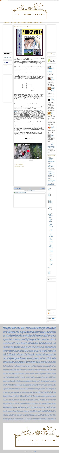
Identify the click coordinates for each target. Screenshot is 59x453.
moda (28, 328)
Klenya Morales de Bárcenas (48, 354)
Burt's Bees (22, 342)
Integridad (50, 340)
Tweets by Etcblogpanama (7, 57)
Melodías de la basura (35, 395)
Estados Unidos (38, 333)
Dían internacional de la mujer (30, 377)
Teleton (52, 359)
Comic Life (53, 373)
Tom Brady (21, 346)
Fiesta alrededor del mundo (9, 381)
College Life (21, 351)
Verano (41, 335)
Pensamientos (23, 357)
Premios (43, 402)
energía (30, 347)
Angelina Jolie (16, 339)
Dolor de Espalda (48, 376)
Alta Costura (32, 365)
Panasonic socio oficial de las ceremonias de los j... (51, 255)
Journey (19, 388)
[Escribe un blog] (30, 160)
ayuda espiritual (5, 347)
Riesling (30, 358)
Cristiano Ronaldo (11, 340)
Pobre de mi (48, 357)
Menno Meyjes (43, 395)
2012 (49, 271)
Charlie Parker (6, 372)
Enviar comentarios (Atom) (31, 190)
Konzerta (52, 327)
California (45, 370)
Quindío (34, 403)
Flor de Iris (21, 381)
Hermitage (37, 353)
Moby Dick (53, 396)
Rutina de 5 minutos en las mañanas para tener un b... (51, 251)
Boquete (20, 342)
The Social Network (50, 106)
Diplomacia (32, 376)
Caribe (53, 339)
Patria (11, 357)
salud (15, 327)
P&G (34, 400)
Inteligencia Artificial (53, 334)
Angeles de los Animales (13, 366)
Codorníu (29, 373)
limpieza (39, 361)
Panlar (4, 357)
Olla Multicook (28, 399)
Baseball (12, 342)
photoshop (4, 362)
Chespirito (20, 372)
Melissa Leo (32, 395)
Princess (55, 402)
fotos (17, 332)
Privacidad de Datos (5, 403)
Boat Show (11, 369)
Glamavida (15, 353)
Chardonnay (34, 332)
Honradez (29, 385)
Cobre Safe (16, 373)
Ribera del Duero (23, 358)
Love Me (36, 392)
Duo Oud (20, 377)
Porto (38, 402)
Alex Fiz (15, 365)
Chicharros (23, 372)
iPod (33, 361)
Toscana (39, 335)
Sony (34, 335)
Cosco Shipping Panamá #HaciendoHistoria (43, 374)
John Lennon (6, 338)
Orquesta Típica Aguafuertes (53, 399)
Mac (14, 338)
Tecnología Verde (27, 329)
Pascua (9, 357)
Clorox (17, 351)
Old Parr (20, 399)
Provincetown (18, 403)
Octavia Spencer (11, 399)
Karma (36, 354)
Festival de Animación (50, 380)
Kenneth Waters (49, 389)
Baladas (34, 339)
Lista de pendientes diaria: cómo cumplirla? (51, 226)
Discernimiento (31, 343)
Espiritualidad (34, 333)
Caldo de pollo (40, 370)
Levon (27, 391)
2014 (49, 268)
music (26, 327)
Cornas (31, 374)
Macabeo (46, 355)
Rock (35, 331)
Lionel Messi (47, 391)
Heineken (45, 340)
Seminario (31, 338)
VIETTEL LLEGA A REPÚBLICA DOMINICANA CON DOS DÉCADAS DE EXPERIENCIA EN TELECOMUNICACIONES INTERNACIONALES (51, 173)
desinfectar (12, 361)
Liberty (32, 391)
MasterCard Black (44, 333)
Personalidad (24, 338)
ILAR (52, 385)
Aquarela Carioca (53, 366)
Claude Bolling (50, 372)
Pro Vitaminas (8, 403)
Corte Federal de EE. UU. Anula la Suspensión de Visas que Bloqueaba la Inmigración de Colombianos (51, 166)
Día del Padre (36, 343)
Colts (11, 343)
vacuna (32, 362)
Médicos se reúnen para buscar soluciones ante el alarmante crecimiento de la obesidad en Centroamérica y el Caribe (51, 145)
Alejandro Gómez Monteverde (6, 365)
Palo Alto (53, 400)
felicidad (49, 335)
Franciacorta (48, 381)
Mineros (33, 396)
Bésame (25, 342)
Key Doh (52, 389)
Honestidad (47, 340)
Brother (25, 349)
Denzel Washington (53, 351)
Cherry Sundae (17, 372)
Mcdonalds (20, 395)
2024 (49, 190)
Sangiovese (13, 334)
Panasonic (23, 327)
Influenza (43, 353)
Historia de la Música (14, 329)
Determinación (4, 376)
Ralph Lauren (10, 404)
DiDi (6, 376)
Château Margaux (35, 372)
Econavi (40, 343)
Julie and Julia (30, 354)
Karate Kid (30, 389)
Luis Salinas (50, 392)
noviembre (50, 202)
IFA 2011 (48, 385)
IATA (46, 385)
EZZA (47, 377)
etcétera (14, 331)
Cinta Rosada (52, 342)
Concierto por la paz (14, 374)
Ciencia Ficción (42, 372)
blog (42, 335)
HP (8, 384)
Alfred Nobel (22, 365)
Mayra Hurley (15, 395)
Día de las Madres (24, 340)
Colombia (9, 328)
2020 (49, 195)
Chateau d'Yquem (49, 342)
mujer (11, 333)
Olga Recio (25, 399)
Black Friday (14, 342)
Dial (10, 376)
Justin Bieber (33, 354)
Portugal (40, 402)
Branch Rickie (29, 369)
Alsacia (29, 365)
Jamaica (4, 335)
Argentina (52, 329)
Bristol (38, 369)
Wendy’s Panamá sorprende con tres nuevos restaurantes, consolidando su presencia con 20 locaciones (51, 79)
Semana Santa (46, 330)
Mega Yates (26, 395)
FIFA (47, 334)
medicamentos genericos (47, 347)
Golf (25, 353)
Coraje (16, 343)
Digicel (25, 376)
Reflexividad (46, 404)
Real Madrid (13, 358)
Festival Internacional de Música (44, 380)
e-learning (28, 347)
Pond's (32, 402)
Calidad (43, 370)
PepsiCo (27, 357)
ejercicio (12, 331)
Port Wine (37, 402)
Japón (43, 332)
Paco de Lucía (43, 400)
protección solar (8, 362)
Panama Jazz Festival (18, 338)
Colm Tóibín (46, 373)
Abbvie (11, 339)
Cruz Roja (53, 374)
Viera (40, 338)
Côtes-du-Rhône (17, 340)
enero (50, 214)
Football (24, 331)
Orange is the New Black (42, 399)
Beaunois (6, 349)
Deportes (55, 329)
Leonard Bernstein (15, 355)
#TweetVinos (31, 330)
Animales (26, 366)
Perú (28, 357)
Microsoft (4, 329)
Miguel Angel (30, 396)
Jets (28, 387)
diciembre (50, 201)
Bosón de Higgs (22, 369)
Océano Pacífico (15, 399)
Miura (45, 396)
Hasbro (29, 384)
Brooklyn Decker (46, 369)
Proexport (4, 328)
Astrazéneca (4, 342)
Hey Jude (47, 384)
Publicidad (32, 331)
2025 (49, 189)
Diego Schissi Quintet (19, 376)
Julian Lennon (54, 388)
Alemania (13, 365)
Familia (28, 327)
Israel (3, 338)
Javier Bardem (18, 354)
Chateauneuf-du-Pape (5, 351)
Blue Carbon (6, 369)
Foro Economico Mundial (44, 381)
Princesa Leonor (52, 402)
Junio (10, 389)
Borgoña (21, 332)
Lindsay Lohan (44, 391)
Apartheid (43, 366)
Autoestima (22, 339)
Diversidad (36, 376)
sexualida (16, 362)
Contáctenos (36, 22)
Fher (5, 381)
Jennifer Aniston (10, 387)
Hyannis (39, 385)
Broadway (40, 369)
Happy (14, 384)
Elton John (19, 329)
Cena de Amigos (21, 333)
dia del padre (15, 361)
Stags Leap (32, 359)
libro (41, 347)
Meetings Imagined (23, 395)
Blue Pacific (17, 349)
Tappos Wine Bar (9, 346)
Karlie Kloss (32, 389)
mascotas (42, 361)
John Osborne (38, 387)
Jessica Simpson (21, 387)
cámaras (7, 361)
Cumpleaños (22, 336)
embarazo (20, 361)
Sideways (12, 359)
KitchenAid (54, 389)
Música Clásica (14, 335)
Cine (30, 327)
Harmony (21, 384)
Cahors (33, 370)
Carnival (23, 350)
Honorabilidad (26, 385)
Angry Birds (20, 366)
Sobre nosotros (29, 22)
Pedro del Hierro (20, 357)
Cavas (32, 350)
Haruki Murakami (27, 384)
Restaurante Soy (19, 358)
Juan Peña (34, 388)
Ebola (55, 377)
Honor (36, 328)
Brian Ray (22, 349)
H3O (5, 384)
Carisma (13, 350)
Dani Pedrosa (49, 351)
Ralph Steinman (14, 404)
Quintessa (37, 403)
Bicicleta (15, 349)
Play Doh (6, 402)
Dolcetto (46, 376)
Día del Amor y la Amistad (39, 332)
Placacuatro (4, 402)
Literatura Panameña (25, 355)
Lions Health (49, 391)
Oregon (46, 399)
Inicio (30, 188)
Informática (45, 353)
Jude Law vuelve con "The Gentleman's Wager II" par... (51, 260)
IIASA (51, 385)
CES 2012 (29, 349)
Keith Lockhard (43, 389)
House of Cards (31, 385)
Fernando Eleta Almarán (23, 380)
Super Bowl (37, 331)
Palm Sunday (50, 400)
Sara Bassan (7, 359)
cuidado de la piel (45, 338)
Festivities (4, 381)
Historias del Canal (12, 385)
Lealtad (8, 355)
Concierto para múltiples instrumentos (8, 374)
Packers (41, 400)
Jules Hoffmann (51, 388)
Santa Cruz (4, 359)
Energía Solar (28, 340)
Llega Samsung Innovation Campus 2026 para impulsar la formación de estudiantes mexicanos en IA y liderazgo (51, 180)
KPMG (22, 389)
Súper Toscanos (5, 346)
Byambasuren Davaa (16, 370)
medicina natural (45, 361)
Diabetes (20, 340)
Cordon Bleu (29, 374)
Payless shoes (5, 334)
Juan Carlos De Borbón (22, 388)
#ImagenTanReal (40, 362)
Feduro (5, 380)
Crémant (55, 374)
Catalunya (38, 342)
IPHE (41, 353)
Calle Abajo (47, 370)
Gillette (8, 353)
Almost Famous (27, 365)
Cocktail (18, 373)
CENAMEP (51, 339)
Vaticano (38, 338)
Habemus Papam (12, 384)
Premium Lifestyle (46, 402)
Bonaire (19, 369)
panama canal (54, 335)
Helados (35, 384)
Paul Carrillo (16, 357)
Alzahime (40, 365)
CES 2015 (30, 342)
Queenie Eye (28, 403)
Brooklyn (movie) (43, 369)
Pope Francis (34, 402)
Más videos (52, 184)
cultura (19, 328)
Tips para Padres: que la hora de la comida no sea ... (51, 264)
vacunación (34, 362)
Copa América (31, 351)
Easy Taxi (54, 377)
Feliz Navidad (54, 343)
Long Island (35, 355)
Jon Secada (43, 387)
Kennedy (12, 338)
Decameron (47, 328)
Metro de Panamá (8, 396)
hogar (32, 361)
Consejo (17, 374)
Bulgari (7, 370)
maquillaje (54, 338)
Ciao (37, 372)
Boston (34, 330)
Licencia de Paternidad (35, 391)
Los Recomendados (53, 336)
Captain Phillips (10, 350)
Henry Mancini (37, 384)
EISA (42, 377)
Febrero (4, 380)
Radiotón (52, 403)
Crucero (10, 330)
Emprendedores (46, 343)
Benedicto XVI (39, 339)
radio (10, 362)
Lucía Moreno (42, 392)
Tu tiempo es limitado (25, 346)
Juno (12, 389)
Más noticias (49, 184)
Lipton (51, 391)
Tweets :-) (40, 22)
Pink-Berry (38, 357)
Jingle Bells (30, 387)
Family (51, 343)
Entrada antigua (42, 188)
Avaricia (7, 342)
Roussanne (41, 358)
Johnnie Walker (7, 335)
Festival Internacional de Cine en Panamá (36, 380)
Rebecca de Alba (35, 404)
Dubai (15, 377)
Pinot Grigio (8, 334)
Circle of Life (45, 372)
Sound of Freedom (29, 359)
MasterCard (22, 328)
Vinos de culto (44, 346)
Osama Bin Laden (22, 400)
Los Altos (16, 392)
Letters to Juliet (24, 391)
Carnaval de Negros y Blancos (18, 350)
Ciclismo (12, 351)
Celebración (35, 350)
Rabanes (41, 403)
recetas (12, 362)
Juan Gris (32, 388)
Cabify (32, 342)
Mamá (41, 333)
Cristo (38, 351)
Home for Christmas (23, 385)
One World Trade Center (32, 399)
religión (7, 329)
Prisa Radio (6, 358)
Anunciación (41, 366)
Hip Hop (5, 385)
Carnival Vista (25, 350)
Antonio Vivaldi (38, 366)
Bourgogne (20, 349)
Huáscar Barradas (36, 385)
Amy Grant (55, 365)
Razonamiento (25, 404)
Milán (31, 396)
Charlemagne (45, 350)
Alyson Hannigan (37, 365)
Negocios (52, 331)
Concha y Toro (14, 343)
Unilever (55, 333)
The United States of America (16, 346)
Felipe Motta (35, 340)
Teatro (36, 338)
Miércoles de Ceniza (50, 396)
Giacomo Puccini (5, 353)
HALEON (7, 384)
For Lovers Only (33, 381)
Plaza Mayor (9, 402)
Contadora (23, 374)
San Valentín (7, 332)
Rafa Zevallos (54, 403)
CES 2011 (27, 349)
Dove (46, 334)
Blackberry (17, 342)
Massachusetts (37, 330)
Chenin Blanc (14, 372)
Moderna (55, 396)
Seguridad (52, 333)
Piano (29, 357)
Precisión (42, 402)
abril (50, 210)
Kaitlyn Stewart (24, 389)
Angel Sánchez (9, 366)
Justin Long (17, 389)
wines (18, 331)
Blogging (4, 369)
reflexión (4, 336)
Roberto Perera (37, 358)
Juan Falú (30, 388)
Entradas (50, 312)
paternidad (54, 347)
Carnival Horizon (19, 336)
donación (48, 338)
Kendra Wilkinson (39, 354)
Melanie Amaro (29, 395)
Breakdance (33, 369)
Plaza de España (12, 402)
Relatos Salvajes (54, 404)
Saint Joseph (49, 358)
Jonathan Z (46, 387)
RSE (39, 403)
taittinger (21, 362)
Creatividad (36, 351)
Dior (28, 376)
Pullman (26, 403)
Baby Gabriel (13, 336)
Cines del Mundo (46, 331)
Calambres (38, 370)
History (40, 353)
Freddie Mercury (51, 381)
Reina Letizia (51, 404)
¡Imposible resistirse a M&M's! (52, 127)
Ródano (27, 338)
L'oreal (53, 354)
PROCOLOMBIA (54, 332)
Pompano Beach (29, 402)
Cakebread (35, 370)
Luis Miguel (38, 355)
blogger (42, 338)
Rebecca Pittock (32, 404)
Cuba (14, 340)
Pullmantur (19, 330)
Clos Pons (6, 373)
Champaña (39, 334)
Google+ (45, 336)
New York (22, 335)
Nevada (48, 333)
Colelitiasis (37, 373)
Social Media (17, 334)
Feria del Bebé (18, 380)
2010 (49, 273)
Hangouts (42, 340)
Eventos (49, 343)
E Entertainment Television (39, 377)
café (11, 347)
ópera (38, 362)
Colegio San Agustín (34, 373)
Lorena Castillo (13, 392)
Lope (11, 392)
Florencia (23, 381)
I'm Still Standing (44, 385)
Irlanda (53, 353)
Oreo (47, 399)
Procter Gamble (10, 358)
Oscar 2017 (25, 400)
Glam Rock (42, 336)
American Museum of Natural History (48, 365)
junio (50, 208)
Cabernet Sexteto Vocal (30, 370)
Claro (8, 340)
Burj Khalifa (13, 370)
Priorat (55, 357)
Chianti (55, 339)
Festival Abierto (30, 380)
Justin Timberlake (20, 389)
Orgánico (49, 399)
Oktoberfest (18, 399)
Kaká (48, 336)
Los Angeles (18, 392)
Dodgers (38, 376)
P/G (35, 400)
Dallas (47, 351)
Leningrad (7, 391)
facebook (15, 332)
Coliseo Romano (43, 373)
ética (36, 362)
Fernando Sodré (27, 380)
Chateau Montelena (49, 350)
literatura (52, 338)
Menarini (41, 395)
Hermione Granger (41, 384)
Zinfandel (55, 346)
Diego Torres (23, 376)
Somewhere (25, 359)
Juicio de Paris (48, 388)
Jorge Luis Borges (49, 387)
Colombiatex (24, 351)
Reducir (16, 358)
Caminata (43, 349)
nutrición (17, 331)
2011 (49, 272)
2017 (49, 199)
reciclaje (7, 339)
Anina (29, 366)
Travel (28, 334)
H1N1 (4, 384)
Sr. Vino (26, 328)
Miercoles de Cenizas (26, 396)
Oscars (27, 400)
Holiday (15, 385)
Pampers (55, 400)
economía (46, 335)
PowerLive (53, 357)
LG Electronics (29, 331)
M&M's (41, 355)
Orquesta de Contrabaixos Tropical (6, 400)
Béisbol (19, 370)
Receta (11, 334)
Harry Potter (32, 353)
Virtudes (30, 328)
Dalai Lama (27, 343)
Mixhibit (47, 396)
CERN (24, 370)
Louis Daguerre (24, 392)
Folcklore (25, 381)
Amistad (10, 336)
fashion (7, 330)
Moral (50, 332)
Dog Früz (42, 376)
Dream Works (10, 377)
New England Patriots (18, 335)
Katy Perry (38, 389)
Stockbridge (34, 338)
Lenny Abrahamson (10, 391)
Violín (46, 346)
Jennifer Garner (14, 387)
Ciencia (42, 334)
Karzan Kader (35, 389)
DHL (29, 336)
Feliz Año (38, 340)
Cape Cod (36, 334)
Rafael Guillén (7, 404)
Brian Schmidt (36, 369)
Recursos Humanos (41, 330)
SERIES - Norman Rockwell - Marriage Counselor (50, 223)
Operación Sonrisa (37, 399)
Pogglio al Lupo (20, 402)
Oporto (39, 399)
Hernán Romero (44, 384)
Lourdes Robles (30, 392)
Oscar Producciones (37, 327)
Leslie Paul (22, 391)
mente (48, 361)
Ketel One (50, 331)
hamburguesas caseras (28, 361)
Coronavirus (18, 343)
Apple (18, 332)
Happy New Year (17, 384)
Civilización (48, 372)
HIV (26, 353)
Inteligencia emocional (50, 353)
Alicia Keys (24, 365)
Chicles (24, 372)
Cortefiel (34, 351)
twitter (8, 336)
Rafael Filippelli (4, 404)
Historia (47, 336)
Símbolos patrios (46, 359)
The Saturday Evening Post (23, 334)
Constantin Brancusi (20, 374)
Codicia (10, 343)
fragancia (33, 347)
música (39, 110)
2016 (49, 200)
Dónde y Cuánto (34, 377)
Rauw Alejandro (20, 404)
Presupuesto (49, 402)
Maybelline (12, 395)
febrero (50, 213)
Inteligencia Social (53, 340)
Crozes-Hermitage (41, 351)
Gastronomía (39, 336)
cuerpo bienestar (21, 347)
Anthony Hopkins (34, 366)
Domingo (34, 343)
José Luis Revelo (16, 388)
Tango (9, 332)
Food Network (27, 381)
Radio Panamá (49, 403)
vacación (30, 362)
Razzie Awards (28, 404)
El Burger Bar (42, 343)
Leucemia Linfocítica (20, 355)
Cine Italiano (15, 351)
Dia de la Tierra (8, 376)
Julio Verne (7, 389)
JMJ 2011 (6, 354)
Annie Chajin (31, 366)
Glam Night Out (12, 353)
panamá (18, 327)
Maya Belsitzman (9, 395)
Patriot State (13, 357)
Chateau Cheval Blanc (44, 342)
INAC (5, 331)
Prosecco (13, 403)
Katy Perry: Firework (50, 120)
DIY (25, 343)
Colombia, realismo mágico (52, 135)
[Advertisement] (29, 201)
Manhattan (53, 355)
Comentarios (50, 313)
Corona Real (33, 374)
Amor (9, 329)
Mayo (13, 395)
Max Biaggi (6, 395)
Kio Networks (43, 354)
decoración (9, 361)
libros (35, 361)
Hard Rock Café (29, 353)
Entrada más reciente (17, 188)
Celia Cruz (38, 350)
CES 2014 (27, 342)
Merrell (5, 396)
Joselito (6, 388)
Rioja (31, 358)
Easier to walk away (50, 377)
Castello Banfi (34, 342)
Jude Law (42, 388)
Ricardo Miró (27, 358)
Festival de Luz (54, 380)
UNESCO (29, 346)
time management (26, 362)
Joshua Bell (11, 388)
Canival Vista (46, 349)
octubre (50, 203)
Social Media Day (19, 359)
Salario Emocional (52, 99)
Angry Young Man (23, 366)
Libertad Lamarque (30, 391)
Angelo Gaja (17, 366)
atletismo (20, 99)
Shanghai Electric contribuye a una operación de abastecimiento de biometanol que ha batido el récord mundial (51, 160)
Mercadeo (46, 395)
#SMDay (43, 362)
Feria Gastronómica (15, 380)
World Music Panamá (45, 327)
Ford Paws (41, 381)
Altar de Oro (34, 365)
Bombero (15, 369)
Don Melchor (53, 376)
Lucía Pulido (45, 392)
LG (13, 338)
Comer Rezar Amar (49, 373)
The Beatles (36, 335)
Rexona (30, 335)
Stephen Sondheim (36, 359)
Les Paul (20, 391)
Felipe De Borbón (8, 380)
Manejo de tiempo (49, 355)
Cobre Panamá (13, 373)
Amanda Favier (43, 365)
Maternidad (16, 330)
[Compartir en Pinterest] (32, 160)
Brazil (31, 369)
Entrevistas (36, 336)
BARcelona (9, 342)
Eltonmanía (45, 329)
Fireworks (19, 381)
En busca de (31, 336)
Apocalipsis (45, 366)
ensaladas (22, 361)
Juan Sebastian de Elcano (38, 388)
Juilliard (24, 354)
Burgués (11, 370)
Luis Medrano (47, 392)
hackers (25, 361)
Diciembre (13, 376)
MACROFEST (43, 355)
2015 (49, 267)
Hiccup (49, 384)
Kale (28, 389)
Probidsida (11, 403)
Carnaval (16, 336)
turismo (12, 328)
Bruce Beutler (53, 369)
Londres (53, 391)
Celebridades (22, 329)
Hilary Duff (53, 384)
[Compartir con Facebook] (31, 160)
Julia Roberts (27, 354)
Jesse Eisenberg (17, 387)
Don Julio (51, 376)
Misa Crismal (42, 396)
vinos (32, 327)
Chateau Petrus (54, 350)
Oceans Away (8, 399)
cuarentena (17, 347)
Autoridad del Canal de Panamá (27, 339)
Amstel (53, 365)
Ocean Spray (5, 399)
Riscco (32, 335)
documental (25, 347)
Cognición (31, 373)
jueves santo (39, 347)
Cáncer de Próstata (23, 343)
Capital (49, 349)
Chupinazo (10, 351)
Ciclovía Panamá (39, 372)
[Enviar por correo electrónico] (29, 160)
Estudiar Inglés (31, 340)
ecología (44, 328)
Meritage (55, 395)
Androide (4, 366)
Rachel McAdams (43, 403)
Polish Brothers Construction (25, 402)
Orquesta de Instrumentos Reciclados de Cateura (15, 400)
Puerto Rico (24, 403)
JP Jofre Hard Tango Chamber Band (12, 354)
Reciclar (7, 333)
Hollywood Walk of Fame (18, 385)
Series (12, 327)
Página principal (6, 22)
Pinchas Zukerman (33, 357)
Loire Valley (30, 355)
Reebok (44, 404)
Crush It (51, 374)
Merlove (4, 396)
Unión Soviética (32, 346)
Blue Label (9, 369)
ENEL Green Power (45, 377)
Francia (48, 329)
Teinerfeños (49, 359)
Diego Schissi (16, 376)
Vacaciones (54, 328)
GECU (26, 331)
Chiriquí (4, 340)
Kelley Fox (46, 389)
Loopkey (9, 392)
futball (50, 338)
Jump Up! (9, 389)
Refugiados (48, 404)
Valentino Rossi (36, 346)
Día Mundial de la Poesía (24, 377)
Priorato (4, 358)
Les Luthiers (17, 391)
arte (41, 327)
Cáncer (26, 333)
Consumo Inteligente (41, 329)
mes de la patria (50, 361)
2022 (49, 193)
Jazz (14, 328)
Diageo (41, 328)
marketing (28, 330)
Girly (9, 353)
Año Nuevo (13, 333)
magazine (43, 347)
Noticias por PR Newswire (22, 22)
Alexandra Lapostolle (18, 365)
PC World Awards (37, 400)
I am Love (41, 385)
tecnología (5, 327)
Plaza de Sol (15, 402)
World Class (49, 330)
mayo (50, 209)
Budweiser (5, 370)
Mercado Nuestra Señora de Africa (50, 395)
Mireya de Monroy (39, 396)
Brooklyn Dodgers (50, 369)
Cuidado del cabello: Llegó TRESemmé (51, 234)
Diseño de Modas (30, 333)
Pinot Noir (4, 333)
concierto (38, 328)
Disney (34, 376)
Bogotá (34, 334)
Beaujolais (36, 339)
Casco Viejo (31, 332)
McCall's (18, 395)
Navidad (50, 328)
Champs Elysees (41, 350)
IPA (53, 385)
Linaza (42, 391)
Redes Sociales (23, 330)
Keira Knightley (40, 389)
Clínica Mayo (8, 373)
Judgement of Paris (45, 388)
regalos (14, 362)
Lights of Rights (39, 391)
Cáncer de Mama (27, 336)
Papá (7, 357)
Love (34, 392)
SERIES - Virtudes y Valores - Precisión (50, 244)
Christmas (6, 340)
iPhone (35, 347)
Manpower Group (33, 329)
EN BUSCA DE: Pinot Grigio (51, 216)
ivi (34, 361)
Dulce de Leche (17, 377)
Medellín (10, 335)
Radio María (46, 403)
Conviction (28, 351)
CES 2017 (26, 370)
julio (49, 207)
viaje (37, 329)
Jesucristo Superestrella (25, 387)
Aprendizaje (50, 366)
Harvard (35, 353)
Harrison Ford (24, 384)
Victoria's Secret (40, 346)
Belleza (33, 328)
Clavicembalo (53, 372)
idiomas (37, 347)
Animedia (28, 366)
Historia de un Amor (8, 385)
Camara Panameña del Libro (34, 349)
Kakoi (27, 389)
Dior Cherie (30, 376)
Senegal (10, 359)
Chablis (40, 342)
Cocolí (23, 373)
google (55, 327)
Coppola (25, 374)
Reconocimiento (41, 404)
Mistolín (44, 396)
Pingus (36, 357)
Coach (10, 373)
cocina (44, 335)
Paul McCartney (26, 335)
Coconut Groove (26, 373)
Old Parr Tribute (22, 399)
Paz (28, 335)
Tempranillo (54, 359)
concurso (10, 331)
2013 (51, 330)
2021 (49, 194)
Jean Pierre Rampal (7, 387)
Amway (13, 339)
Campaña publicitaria (27, 332)
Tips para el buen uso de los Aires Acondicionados (51, 230)
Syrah (19, 334)
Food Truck (30, 381)
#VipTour (52, 362)
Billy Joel (43, 339)
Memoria (39, 395)
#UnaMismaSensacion (49, 362)
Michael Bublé (16, 396)
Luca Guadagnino (39, 392)
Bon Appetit (17, 369)
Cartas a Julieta (52, 113)
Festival (40, 340)
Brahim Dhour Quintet (26, 369)
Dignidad (27, 376)
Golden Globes (23, 353)
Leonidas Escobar (14, 391)
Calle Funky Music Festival (51, 370)
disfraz (17, 361)
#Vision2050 (54, 362)
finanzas (51, 335)
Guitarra (50, 334)
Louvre (33, 392)
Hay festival (33, 384)
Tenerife (12, 346)
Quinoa (35, 403)
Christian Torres (31, 372)
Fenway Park (11, 380)
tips (8, 339)
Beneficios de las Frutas (10, 349)
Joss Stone (13, 388)
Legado (5, 391)
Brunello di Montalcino (46, 339)
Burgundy (23, 332)
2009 (49, 274)
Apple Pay (48, 366)
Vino (36, 329)
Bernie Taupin (21, 331)
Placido (46, 357)
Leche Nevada (46, 332)
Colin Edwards (40, 373)
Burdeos (9, 370)
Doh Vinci (44, 376)
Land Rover (5, 355)
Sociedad (23, 359)
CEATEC (21, 370)
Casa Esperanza (30, 350)
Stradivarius (40, 359)
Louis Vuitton (27, 392)
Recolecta (38, 404)
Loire (28, 355)
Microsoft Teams (19, 396)
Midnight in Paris (22, 396)
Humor (34, 385)
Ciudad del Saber (6, 343)
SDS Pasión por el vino (45, 358)
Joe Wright (32, 387)
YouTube (52, 346)
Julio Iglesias (4, 389)
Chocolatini (26, 372)
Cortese (38, 374)
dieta (23, 347)
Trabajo (9, 333)
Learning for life (11, 355)
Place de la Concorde (42, 357)
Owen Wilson (32, 400)
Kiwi (55, 389)
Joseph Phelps (8, 388)
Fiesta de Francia (14, 381)
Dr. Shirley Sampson (7, 377)
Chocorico (29, 372)
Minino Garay (35, 396)
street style (18, 362)
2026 (49, 188)
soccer (6, 336)
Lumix (49, 332)
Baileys (32, 339)
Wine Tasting (12, 332)
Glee (17, 353)
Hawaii (31, 384)
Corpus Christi (36, 374)
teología (23, 362)
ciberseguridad (14, 347)
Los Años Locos (21, 392)
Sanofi (50, 333)
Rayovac (23, 404)
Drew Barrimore (13, 377)
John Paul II (41, 387)
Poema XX (17, 402)
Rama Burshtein (17, 404)
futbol (26, 330)
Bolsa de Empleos (13, 22)
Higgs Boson (51, 384)
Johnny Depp (21, 354)
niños (43, 331)
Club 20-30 (44, 334)
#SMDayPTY (45, 362)
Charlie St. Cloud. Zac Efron (10, 372)
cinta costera (40, 331)
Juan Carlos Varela (27, 388)
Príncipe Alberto (21, 403)
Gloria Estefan (19, 353)
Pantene (6, 357)
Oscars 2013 (29, 400)
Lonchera (33, 355)
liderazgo (37, 361)
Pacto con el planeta (47, 400)
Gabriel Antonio (13, 330)
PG (39, 400)
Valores (17, 328)
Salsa (52, 358)
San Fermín (54, 358)
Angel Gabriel (6, 366)
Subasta (43, 359)
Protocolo (16, 403)
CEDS (23, 370)
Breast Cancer (17, 333)
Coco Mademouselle (21, 373)
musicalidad (16, 99)
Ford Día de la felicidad (37, 381)
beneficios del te (9, 347)
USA (50, 329)
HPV (9, 384)
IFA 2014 (50, 385)
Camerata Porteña (40, 349)
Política (50, 357)
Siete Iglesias (15, 359)
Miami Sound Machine (12, 396)
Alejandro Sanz (10, 365)
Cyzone (45, 351)
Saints (29, 338)
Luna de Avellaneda (54, 392)
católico (7, 331)
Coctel (19, 351)
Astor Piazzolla (31, 334)
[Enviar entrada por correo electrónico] (27, 160)
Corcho (27, 374)
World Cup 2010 (49, 346)
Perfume (22, 338)
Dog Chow (40, 376)
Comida (24, 333)
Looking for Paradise (6, 392)
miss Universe (54, 361)
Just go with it (14, 389)
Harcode (19, 384)
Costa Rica (49, 374)
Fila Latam (17, 381)
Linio (50, 336)
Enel (34, 336)
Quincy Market (31, 403)
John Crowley (35, 387)
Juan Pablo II (9, 338)
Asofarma (19, 339)
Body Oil (13, 369)
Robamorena (34, 358)
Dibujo (11, 376)
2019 (49, 196)
